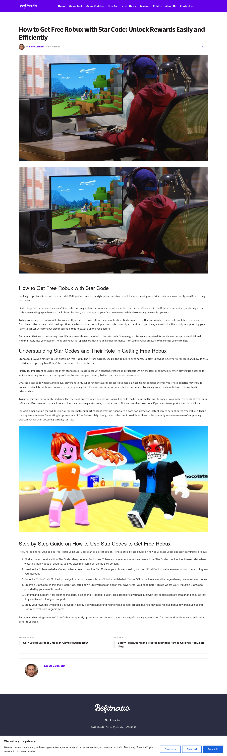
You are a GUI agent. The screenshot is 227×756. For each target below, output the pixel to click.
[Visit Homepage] (29, 6)
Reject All (192, 749)
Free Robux (54, 46)
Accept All (213, 749)
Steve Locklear (36, 46)
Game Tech (76, 6)
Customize (170, 749)
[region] (113, 746)
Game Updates (95, 6)
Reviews (144, 6)
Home (61, 6)
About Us (170, 6)
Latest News (128, 6)
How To (112, 6)
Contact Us (187, 6)
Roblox (157, 6)
